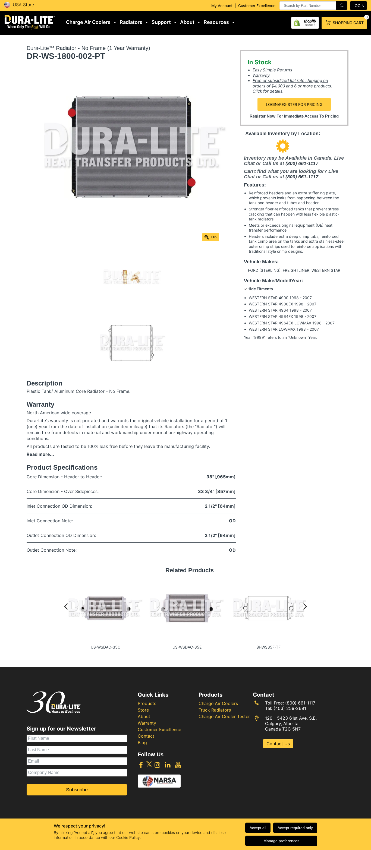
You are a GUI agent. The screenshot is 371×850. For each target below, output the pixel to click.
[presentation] (313, 5)
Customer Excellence (256, 5)
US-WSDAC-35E (187, 647)
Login (358, 5)
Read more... (40, 454)
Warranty (261, 75)
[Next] (304, 612)
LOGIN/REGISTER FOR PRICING (294, 104)
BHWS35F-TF (268, 647)
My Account (221, 5)
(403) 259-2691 (289, 708)
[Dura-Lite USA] (30, 22)
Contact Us (278, 743)
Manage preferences (281, 841)
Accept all (258, 828)
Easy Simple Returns (272, 69)
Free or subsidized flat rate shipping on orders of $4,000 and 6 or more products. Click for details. (292, 86)
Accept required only (295, 828)
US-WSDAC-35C (105, 647)
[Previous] (66, 612)
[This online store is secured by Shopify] (305, 21)
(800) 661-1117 (301, 163)
